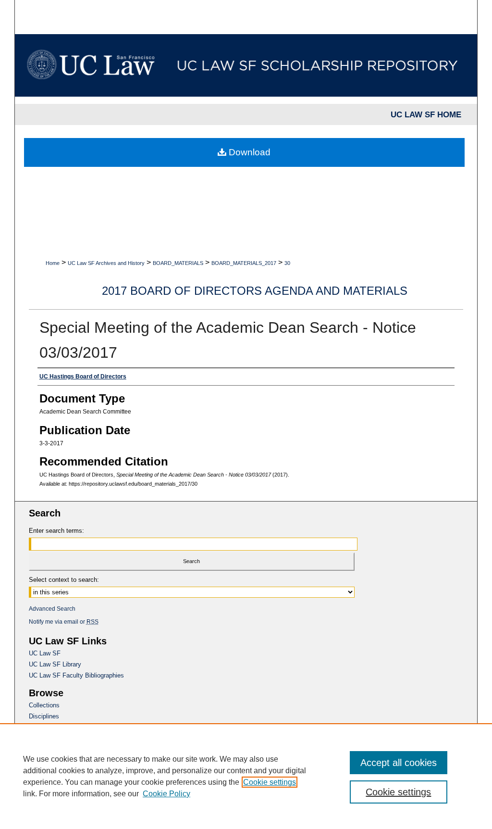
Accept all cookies (398, 762)
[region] (246, 776)
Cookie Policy (166, 794)
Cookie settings (269, 782)
